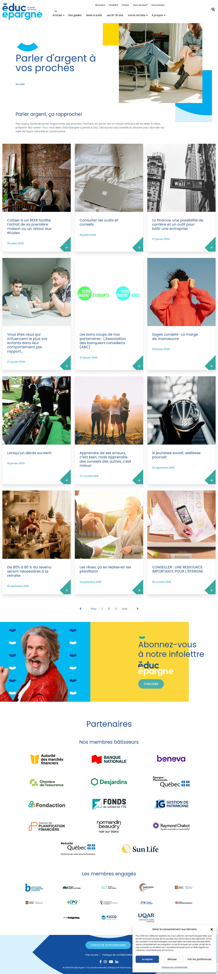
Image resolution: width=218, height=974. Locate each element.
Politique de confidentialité (174, 967)
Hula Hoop (125, 967)
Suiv (124, 609)
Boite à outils (94, 15)
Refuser (172, 959)
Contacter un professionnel (108, 945)
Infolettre (113, 5)
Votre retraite (136, 15)
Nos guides (75, 15)
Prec (93, 609)
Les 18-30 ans (115, 15)
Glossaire (100, 5)
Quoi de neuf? (140, 5)
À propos (157, 15)
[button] (211, 929)
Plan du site (92, 955)
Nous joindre (158, 5)
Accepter (147, 959)
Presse (125, 5)
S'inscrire (151, 684)
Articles (57, 15)
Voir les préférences (199, 959)
